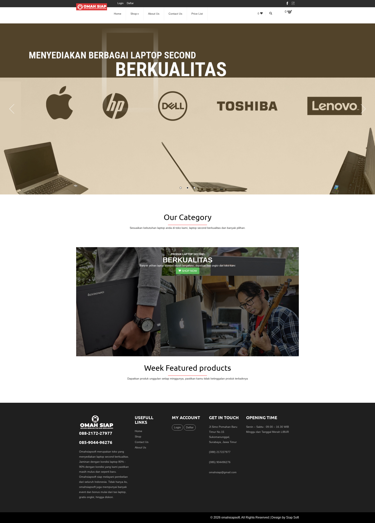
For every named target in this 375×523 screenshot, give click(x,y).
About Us (153, 13)
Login (120, 3)
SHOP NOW (189, 270)
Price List (197, 13)
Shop (133, 13)
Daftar (130, 3)
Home (117, 13)
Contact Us (175, 13)
